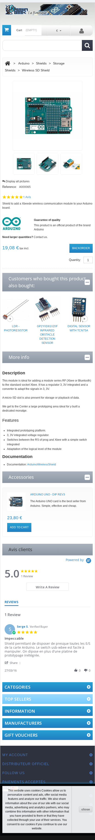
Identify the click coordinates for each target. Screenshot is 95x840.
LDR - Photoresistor (16, 328)
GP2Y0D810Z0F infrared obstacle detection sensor (47, 335)
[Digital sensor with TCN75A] (78, 309)
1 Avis (27, 197)
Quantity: (75, 260)
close (85, 809)
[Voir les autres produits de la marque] (11, 223)
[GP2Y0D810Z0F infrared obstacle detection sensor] (47, 309)
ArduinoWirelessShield (41, 464)
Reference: (9, 187)
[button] (13, 662)
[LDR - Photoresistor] (15, 309)
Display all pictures (18, 181)
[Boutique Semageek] (47, 9)
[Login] (81, 30)
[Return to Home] (7, 63)
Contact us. (41, 237)
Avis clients (20, 549)
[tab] (47, 587)
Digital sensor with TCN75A (79, 328)
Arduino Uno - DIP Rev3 (47, 494)
